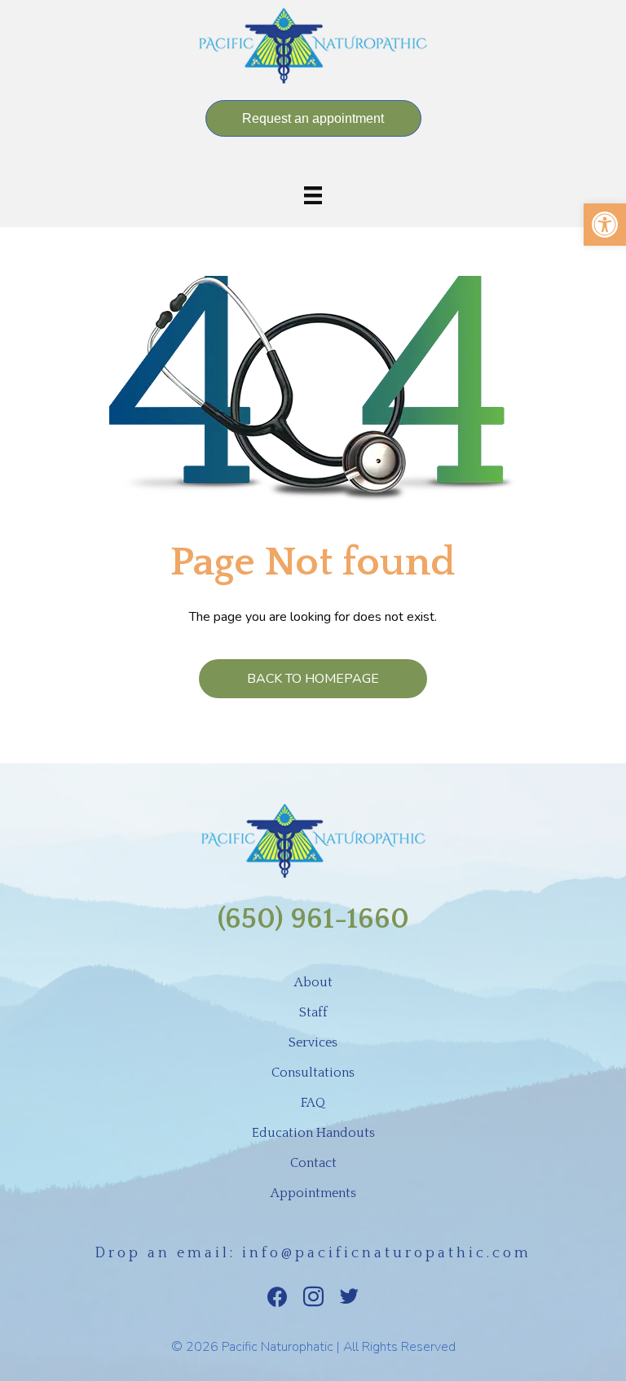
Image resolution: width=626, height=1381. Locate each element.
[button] (605, 224)
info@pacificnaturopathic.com (386, 1253)
